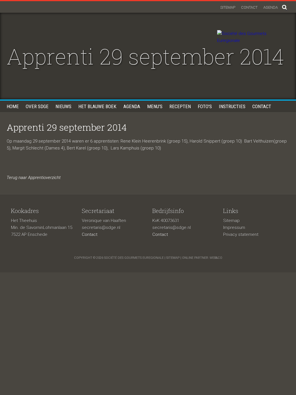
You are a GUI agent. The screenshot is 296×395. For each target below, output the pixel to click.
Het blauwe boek (97, 106)
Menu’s (154, 106)
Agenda (270, 7)
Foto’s (205, 106)
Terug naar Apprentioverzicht (34, 177)
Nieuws (63, 106)
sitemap (173, 258)
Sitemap (227, 7)
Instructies (232, 106)
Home (13, 106)
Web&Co (216, 258)
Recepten (180, 106)
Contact (249, 7)
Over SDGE (37, 106)
